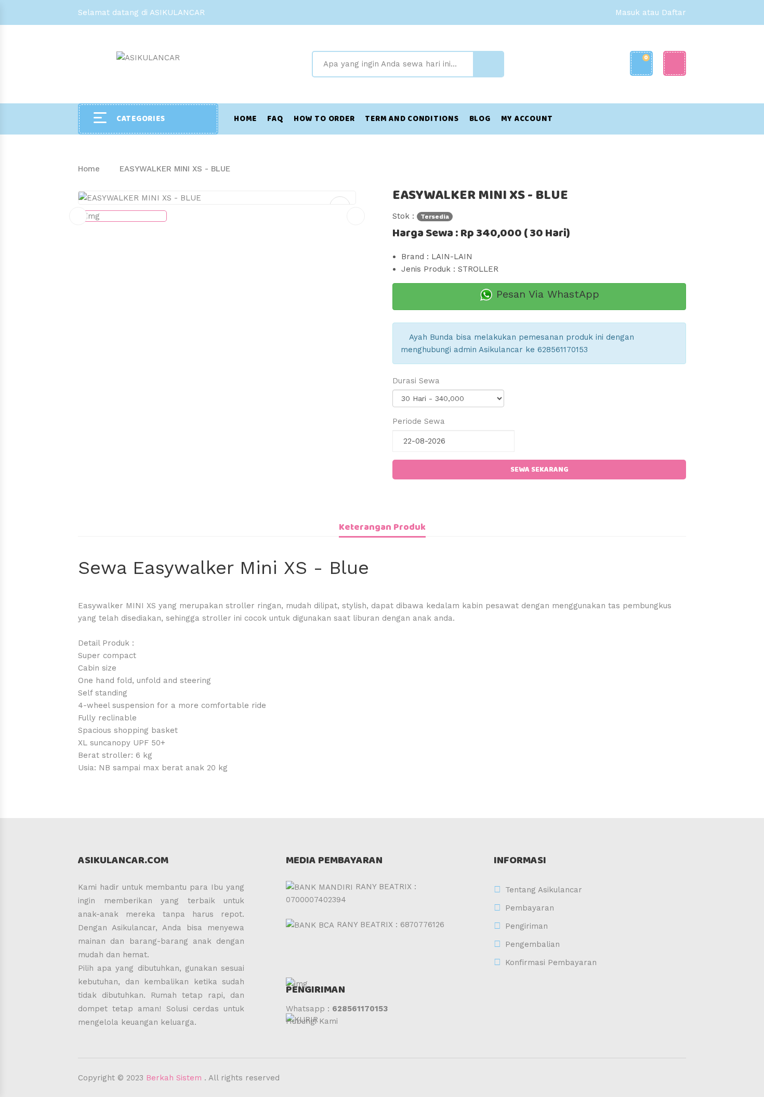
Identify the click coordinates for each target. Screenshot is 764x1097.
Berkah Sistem (174, 1077)
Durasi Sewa (416, 380)
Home (89, 168)
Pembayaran (529, 908)
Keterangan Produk (382, 527)
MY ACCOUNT (527, 119)
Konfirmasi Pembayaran (551, 962)
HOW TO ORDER (324, 119)
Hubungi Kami (312, 1021)
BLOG (480, 119)
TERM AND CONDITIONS (411, 119)
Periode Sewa (418, 421)
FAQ (275, 119)
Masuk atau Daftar (650, 12)
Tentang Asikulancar (543, 889)
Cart (646, 57)
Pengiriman (526, 926)
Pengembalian (532, 944)
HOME (245, 119)
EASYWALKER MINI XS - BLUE (175, 168)
